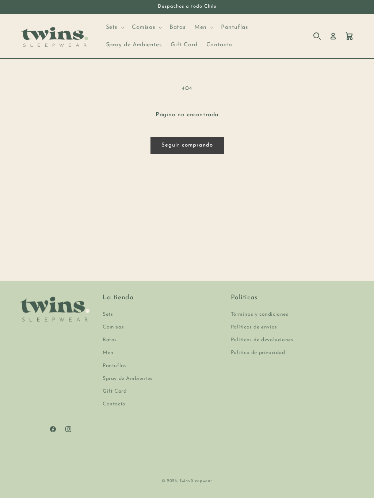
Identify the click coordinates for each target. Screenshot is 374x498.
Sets (108, 314)
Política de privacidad (258, 352)
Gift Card (114, 391)
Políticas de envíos (254, 327)
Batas (110, 340)
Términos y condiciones (260, 314)
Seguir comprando (187, 145)
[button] (114, 27)
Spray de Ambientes (128, 378)
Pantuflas (114, 366)
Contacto (114, 404)
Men (108, 352)
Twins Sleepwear (195, 481)
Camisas (113, 327)
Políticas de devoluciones (262, 340)
